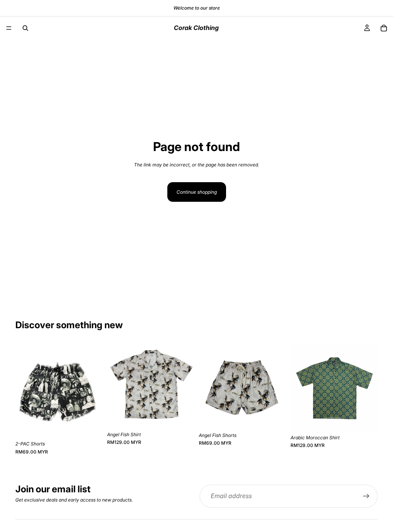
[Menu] (9, 28)
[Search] (25, 28)
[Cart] (383, 28)
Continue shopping (197, 192)
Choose (188, 416)
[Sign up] (366, 496)
